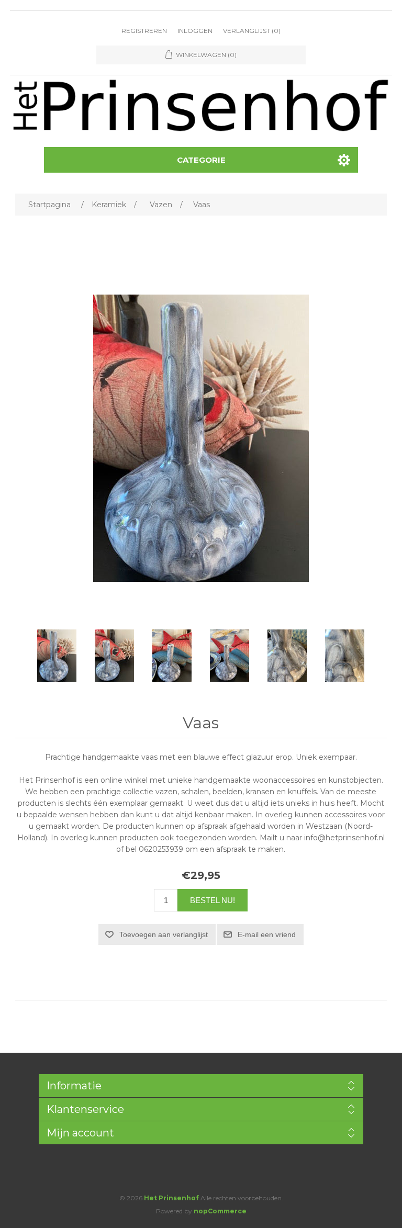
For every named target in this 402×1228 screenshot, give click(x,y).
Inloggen (195, 31)
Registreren (144, 31)
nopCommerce (220, 1211)
